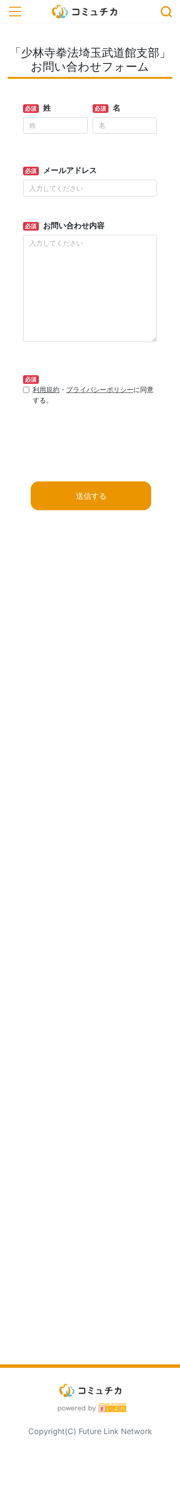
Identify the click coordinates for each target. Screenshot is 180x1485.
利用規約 (46, 389)
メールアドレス (70, 170)
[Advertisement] (90, 952)
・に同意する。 (93, 394)
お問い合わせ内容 (74, 225)
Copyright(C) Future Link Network (90, 1431)
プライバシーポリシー (99, 389)
